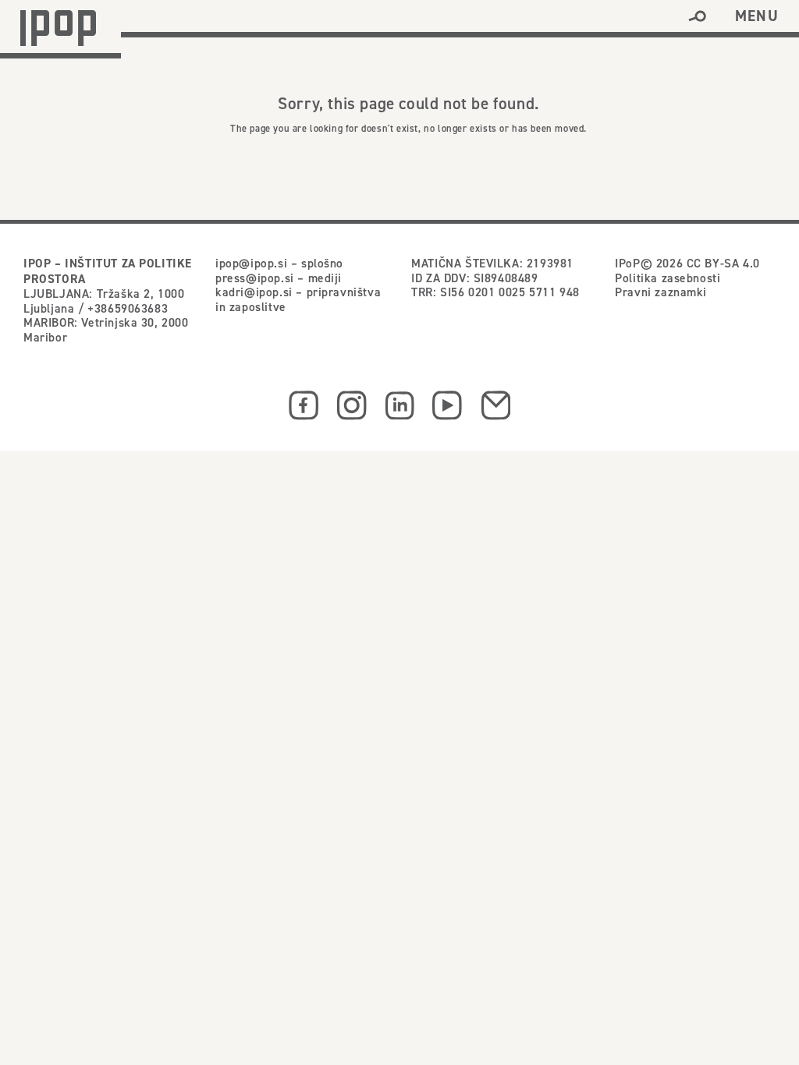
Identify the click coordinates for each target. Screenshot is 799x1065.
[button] (697, 16)
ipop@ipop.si (251, 263)
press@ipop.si (254, 277)
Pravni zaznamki (661, 291)
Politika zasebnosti (667, 277)
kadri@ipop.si (254, 291)
